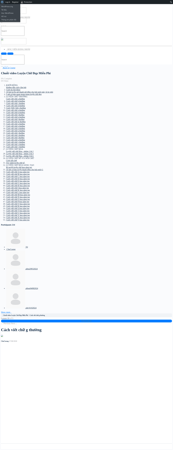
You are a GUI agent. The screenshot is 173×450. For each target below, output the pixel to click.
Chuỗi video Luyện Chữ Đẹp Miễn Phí (15, 315)
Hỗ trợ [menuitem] (3, 16)
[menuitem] (2, 2)
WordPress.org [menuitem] (7, 6)
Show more (5, 312)
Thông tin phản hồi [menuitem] (8, 20)
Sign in (4, 54)
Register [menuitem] (15, 2)
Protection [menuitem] (28, 2)
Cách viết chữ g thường (37, 315)
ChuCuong (5, 341)
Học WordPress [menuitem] (7, 13)
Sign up (10, 54)
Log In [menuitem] (7, 2)
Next (14, 323)
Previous (6, 323)
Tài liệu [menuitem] (4, 10)
